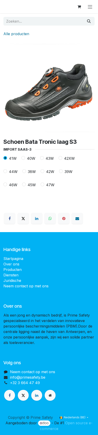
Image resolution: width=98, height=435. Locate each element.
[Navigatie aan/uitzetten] (90, 6)
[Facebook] (9, 218)
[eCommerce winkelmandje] (79, 6)
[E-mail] (77, 218)
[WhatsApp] (50, 218)
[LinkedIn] (36, 218)
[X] (23, 218)
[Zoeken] (89, 21)
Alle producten (16, 33)
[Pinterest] (63, 218)
